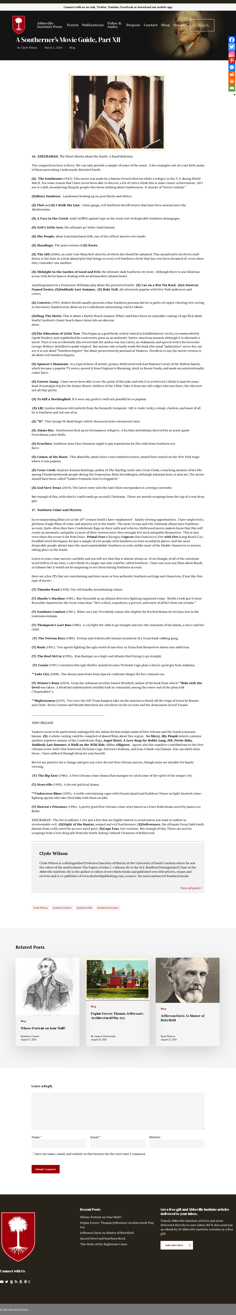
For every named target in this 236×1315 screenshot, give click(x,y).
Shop (165, 25)
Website (155, 1137)
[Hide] (234, 94)
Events (73, 25)
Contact (151, 25)
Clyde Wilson (29, 47)
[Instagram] (231, 53)
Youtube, (114, 7)
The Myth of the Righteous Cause (103, 1244)
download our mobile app (155, 7)
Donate (179, 25)
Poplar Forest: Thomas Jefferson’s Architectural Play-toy (117, 1225)
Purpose (133, 25)
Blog (72, 47)
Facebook (126, 7)
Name (37, 1137)
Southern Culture (62, 907)
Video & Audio (114, 25)
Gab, (93, 7)
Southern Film (84, 907)
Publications (93, 25)
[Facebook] (231, 39)
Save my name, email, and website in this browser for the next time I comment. (90, 1154)
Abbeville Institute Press (49, 25)
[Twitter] (231, 46)
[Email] (231, 88)
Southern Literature (108, 907)
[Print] (231, 81)
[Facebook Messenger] (231, 67)
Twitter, (102, 7)
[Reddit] (231, 74)
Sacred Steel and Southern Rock (102, 1238)
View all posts (190, 888)
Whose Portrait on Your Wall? (100, 1217)
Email (95, 1137)
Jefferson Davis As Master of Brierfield (107, 1233)
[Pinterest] (231, 60)
